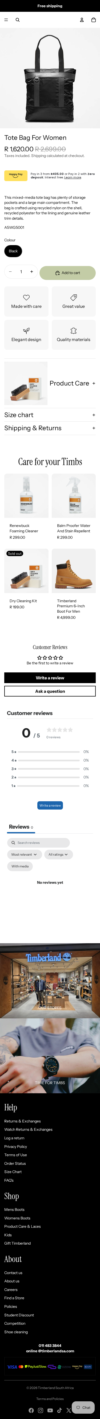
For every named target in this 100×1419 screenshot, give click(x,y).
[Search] (17, 20)
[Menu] (6, 20)
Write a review (50, 805)
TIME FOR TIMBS (50, 1082)
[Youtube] (50, 1410)
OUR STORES (50, 1007)
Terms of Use (15, 1154)
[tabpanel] (50, 889)
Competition (14, 1323)
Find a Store (14, 1298)
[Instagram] (40, 1410)
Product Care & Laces (22, 1226)
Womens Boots (17, 1218)
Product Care (69, 383)
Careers (11, 1289)
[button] (50, 752)
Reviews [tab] (21, 826)
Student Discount (19, 1315)
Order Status (15, 1163)
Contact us (13, 1272)
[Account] (82, 20)
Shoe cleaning (16, 1332)
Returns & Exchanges (22, 1121)
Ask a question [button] (50, 691)
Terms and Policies (50, 1399)
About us (11, 1281)
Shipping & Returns (32, 428)
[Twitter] (69, 1410)
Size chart (18, 415)
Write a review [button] (50, 677)
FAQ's (9, 1180)
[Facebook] (31, 1410)
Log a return (14, 1138)
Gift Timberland (17, 1243)
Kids (8, 1235)
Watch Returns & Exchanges (28, 1129)
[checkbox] (20, 866)
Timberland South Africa (56, 1388)
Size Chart (13, 1171)
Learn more (72, 177)
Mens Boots (14, 1209)
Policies (10, 1306)
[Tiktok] (59, 1410)
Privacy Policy (15, 1146)
